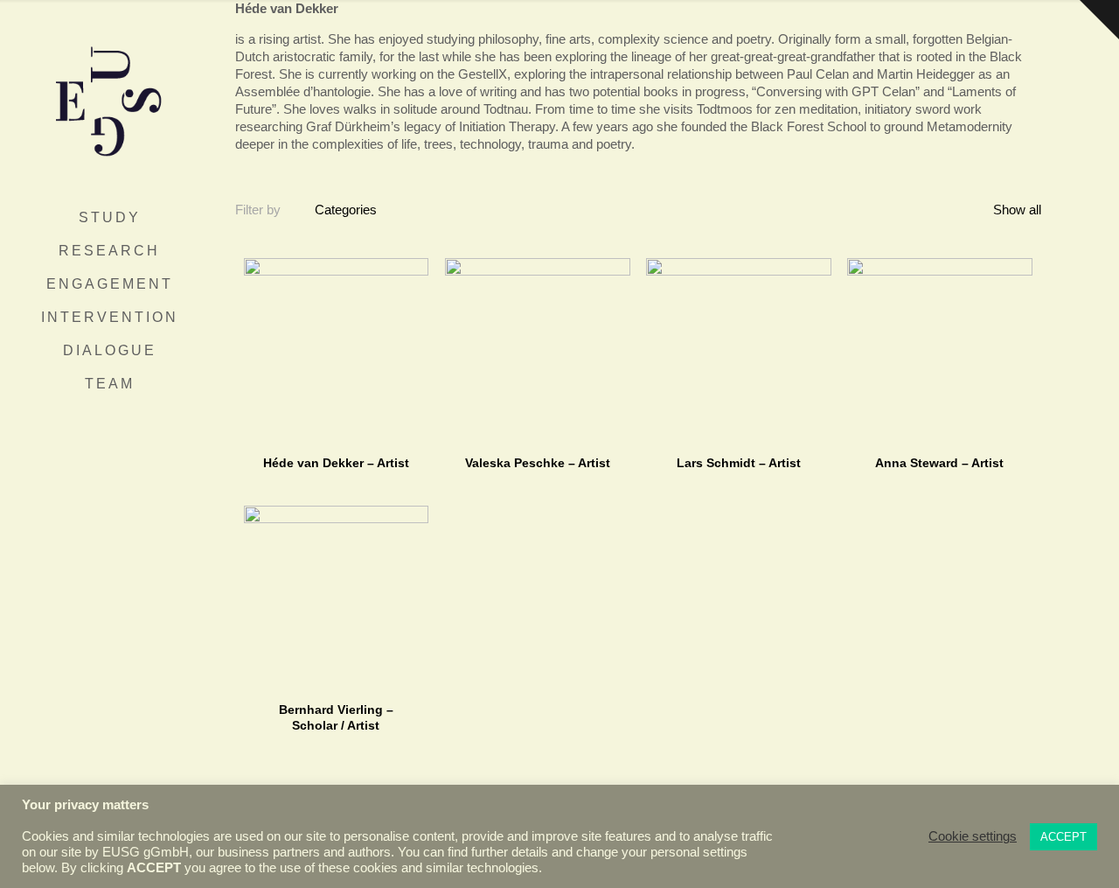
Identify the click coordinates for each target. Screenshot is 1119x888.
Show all (1015, 209)
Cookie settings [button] (972, 836)
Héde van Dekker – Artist (336, 463)
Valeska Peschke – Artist (537, 463)
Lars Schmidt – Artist (739, 463)
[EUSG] (109, 100)
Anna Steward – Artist (939, 463)
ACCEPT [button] (1063, 836)
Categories (346, 209)
